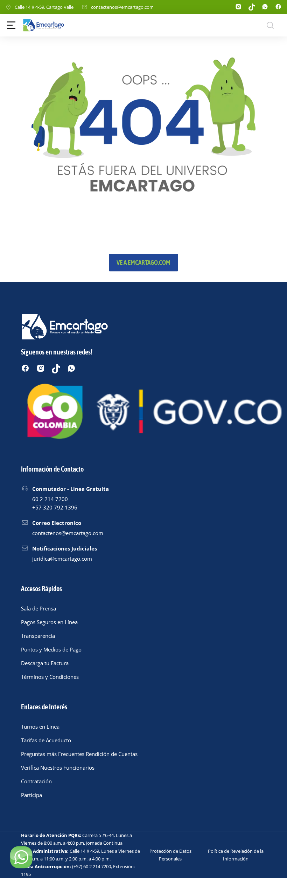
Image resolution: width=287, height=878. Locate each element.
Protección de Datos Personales (170, 855)
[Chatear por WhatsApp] (21, 857)
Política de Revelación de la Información (236, 855)
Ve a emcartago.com (143, 262)
